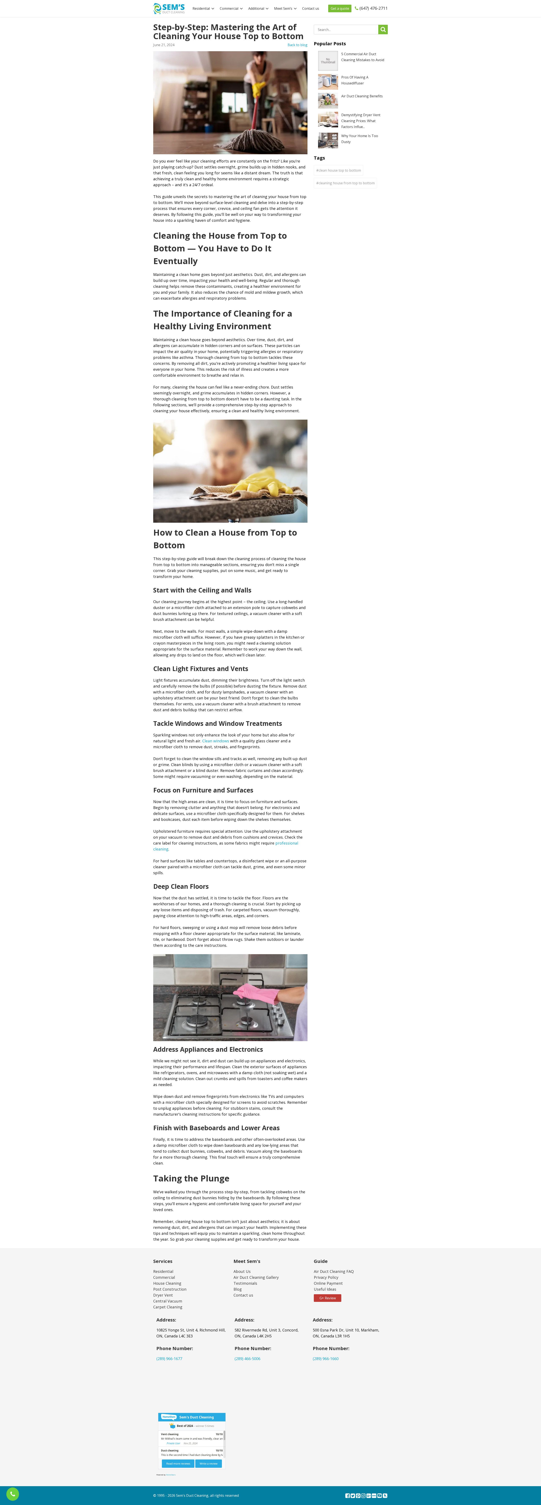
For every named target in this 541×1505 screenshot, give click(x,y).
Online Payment (328, 1283)
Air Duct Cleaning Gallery (256, 1277)
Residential (201, 8)
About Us (242, 1271)
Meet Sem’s (283, 8)
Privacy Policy (326, 1277)
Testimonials (245, 1283)
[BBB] (374, 1496)
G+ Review (328, 1298)
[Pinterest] (358, 1496)
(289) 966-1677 (169, 1358)
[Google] (368, 1496)
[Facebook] (347, 1496)
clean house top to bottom (340, 170)
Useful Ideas (325, 1289)
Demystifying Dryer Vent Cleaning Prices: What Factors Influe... (360, 121)
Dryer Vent (163, 1295)
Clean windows (215, 740)
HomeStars (171, 1474)
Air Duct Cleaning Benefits (362, 96)
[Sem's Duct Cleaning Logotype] (168, 8)
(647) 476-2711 (373, 8)
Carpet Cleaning (167, 1306)
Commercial (229, 8)
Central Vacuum (167, 1301)
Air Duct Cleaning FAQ (334, 1271)
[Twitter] (353, 1496)
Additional (256, 8)
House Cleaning (167, 1283)
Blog (238, 1289)
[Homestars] (379, 1496)
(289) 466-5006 (247, 1358)
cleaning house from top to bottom (347, 183)
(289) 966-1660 (326, 1358)
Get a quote (340, 8)
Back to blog (297, 45)
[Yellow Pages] (385, 1496)
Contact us (310, 8)
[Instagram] (363, 1496)
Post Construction (169, 1289)
